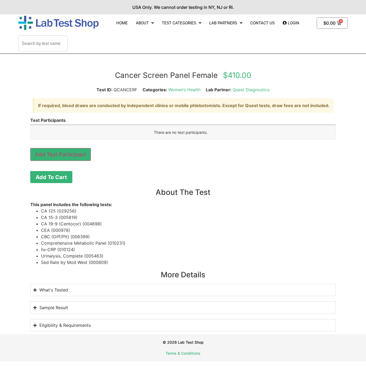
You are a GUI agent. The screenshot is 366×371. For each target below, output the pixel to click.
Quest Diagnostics (251, 89)
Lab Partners (223, 23)
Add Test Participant (60, 154)
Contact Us (262, 23)
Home (122, 23)
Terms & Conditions (183, 353)
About (142, 23)
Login (293, 23)
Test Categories (179, 23)
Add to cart (51, 177)
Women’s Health (184, 89)
